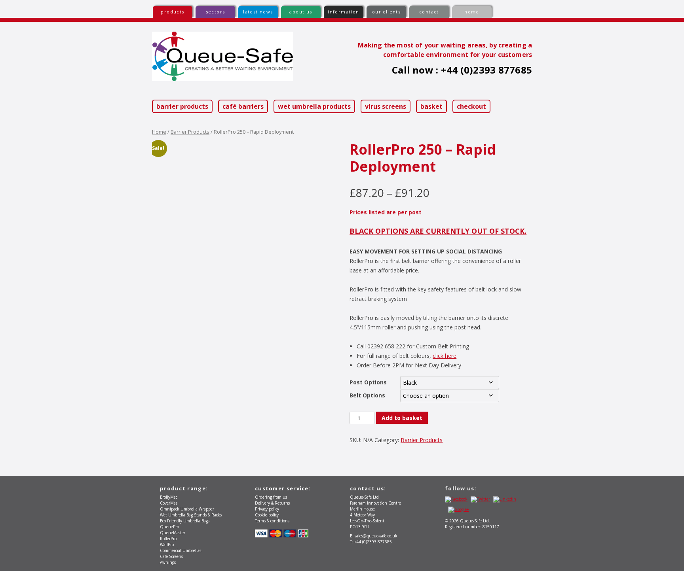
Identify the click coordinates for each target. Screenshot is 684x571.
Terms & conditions (272, 521)
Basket (431, 106)
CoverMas (168, 503)
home (471, 12)
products (172, 12)
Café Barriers (243, 106)
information (343, 12)
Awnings (168, 562)
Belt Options (367, 395)
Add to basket (402, 418)
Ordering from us (271, 497)
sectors (215, 12)
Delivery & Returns (272, 503)
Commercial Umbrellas (180, 550)
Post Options (368, 382)
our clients (386, 12)
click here (444, 355)
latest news (258, 12)
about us (300, 12)
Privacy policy (267, 509)
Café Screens (171, 556)
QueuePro (169, 526)
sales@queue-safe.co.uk (376, 536)
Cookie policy (267, 515)
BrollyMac (168, 497)
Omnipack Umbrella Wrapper (187, 509)
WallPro (167, 544)
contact (429, 12)
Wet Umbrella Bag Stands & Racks (191, 515)
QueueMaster (172, 532)
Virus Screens (385, 106)
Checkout (471, 106)
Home (159, 131)
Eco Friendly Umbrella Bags (184, 521)
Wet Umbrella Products (314, 106)
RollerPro (168, 538)
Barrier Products (182, 106)
